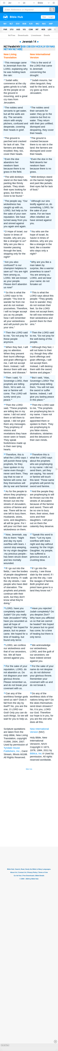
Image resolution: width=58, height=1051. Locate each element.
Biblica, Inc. (36, 753)
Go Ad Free (5, 1045)
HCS (38, 46)
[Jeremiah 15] (54, 475)
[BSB (23, 46)
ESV (33, 46)
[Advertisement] (32, 826)
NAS (52, 46)
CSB (28, 46)
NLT (15, 49)
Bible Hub (29, 769)
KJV (43, 46)
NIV (10, 49)
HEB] (19, 49)
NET (6, 49)
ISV (48, 46)
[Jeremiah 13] (3, 475)
